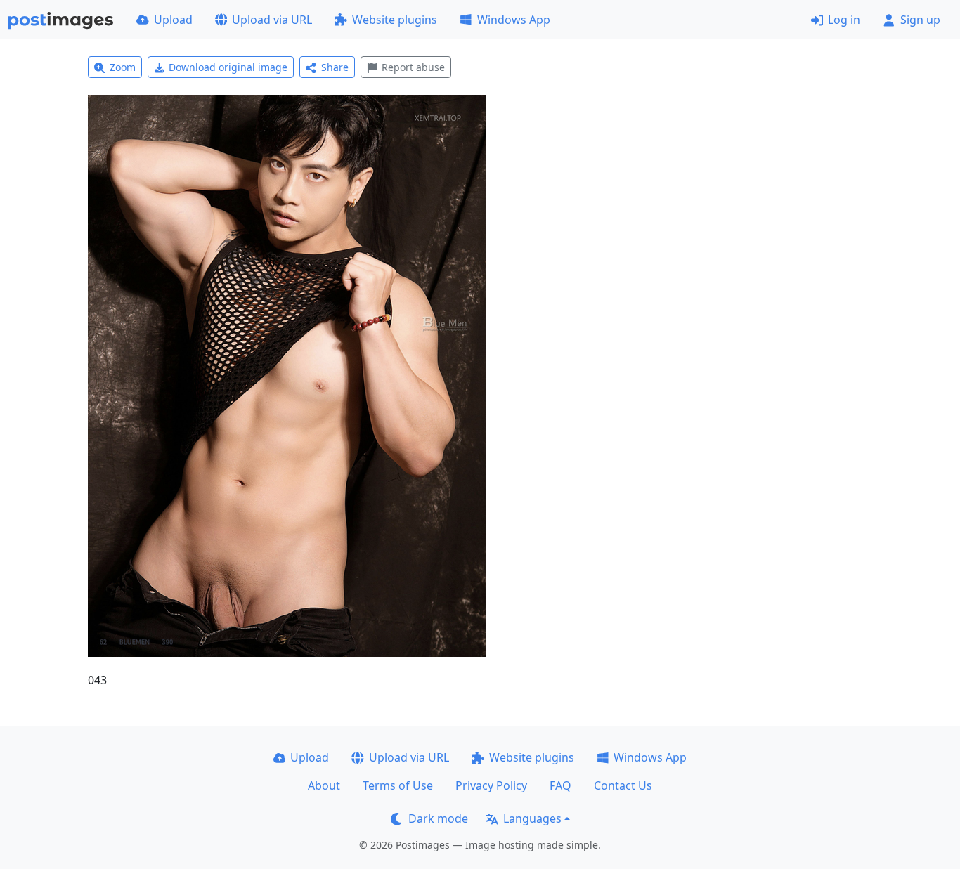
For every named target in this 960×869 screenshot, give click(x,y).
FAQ (560, 785)
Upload (173, 19)
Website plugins (394, 19)
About (324, 785)
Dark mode (438, 818)
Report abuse (413, 67)
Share (335, 67)
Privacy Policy (491, 785)
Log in (844, 19)
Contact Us (623, 785)
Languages (532, 818)
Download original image (228, 67)
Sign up (920, 19)
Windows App (513, 19)
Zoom (123, 67)
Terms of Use (398, 785)
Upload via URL (272, 19)
